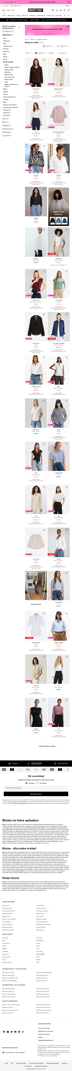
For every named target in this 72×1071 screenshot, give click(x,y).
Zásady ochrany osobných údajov (17, 801)
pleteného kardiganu (60, 888)
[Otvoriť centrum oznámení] (61, 10)
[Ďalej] (64, 15)
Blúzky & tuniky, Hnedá (8, 996)
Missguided (5, 954)
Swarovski (5, 938)
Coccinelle (39, 938)
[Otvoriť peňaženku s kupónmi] (53, 10)
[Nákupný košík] (69, 10)
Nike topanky (40, 916)
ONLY (37, 962)
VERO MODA (39, 940)
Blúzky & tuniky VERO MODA (44, 972)
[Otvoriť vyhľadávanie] (67, 16)
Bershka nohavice (7, 908)
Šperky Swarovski (7, 927)
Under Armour (6, 943)
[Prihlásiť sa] (57, 10)
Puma (37, 948)
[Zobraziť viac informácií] (36, 98)
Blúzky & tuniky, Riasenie (43, 1007)
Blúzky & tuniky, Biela (8, 991)
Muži (8, 10)
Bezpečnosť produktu (41, 1066)
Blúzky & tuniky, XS (7, 1007)
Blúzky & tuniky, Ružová (42, 994)
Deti (13, 10)
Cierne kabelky (6, 921)
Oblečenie (33, 39)
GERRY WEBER (40, 954)
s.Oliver (4, 946)
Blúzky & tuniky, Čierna (42, 988)
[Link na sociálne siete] (4, 1032)
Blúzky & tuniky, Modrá (8, 988)
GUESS (38, 959)
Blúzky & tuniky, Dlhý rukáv (43, 1004)
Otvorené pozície (21, 1063)
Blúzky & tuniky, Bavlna (42, 1013)
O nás (6, 1063)
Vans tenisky (5, 905)
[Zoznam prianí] (65, 10)
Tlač (12, 1063)
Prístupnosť (28, 1066)
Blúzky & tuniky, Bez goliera (10, 1010)
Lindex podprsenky (7, 924)
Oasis (3, 940)
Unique (38, 943)
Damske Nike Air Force (8, 911)
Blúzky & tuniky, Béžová (8, 994)
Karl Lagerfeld (6, 957)
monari (4, 959)
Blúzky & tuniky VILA (42, 975)
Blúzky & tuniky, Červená (43, 996)
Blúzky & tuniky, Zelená (42, 991)
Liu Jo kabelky (40, 905)
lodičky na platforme (44, 867)
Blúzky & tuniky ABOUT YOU (10, 978)
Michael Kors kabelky (8, 930)
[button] (48, 46)
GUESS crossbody (7, 913)
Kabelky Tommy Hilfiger (9, 919)
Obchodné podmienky (53, 1063)
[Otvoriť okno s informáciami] (69, 2)
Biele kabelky (40, 930)
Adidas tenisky (6, 916)
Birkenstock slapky (41, 919)
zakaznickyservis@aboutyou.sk (21, 803)
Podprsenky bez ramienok (43, 924)
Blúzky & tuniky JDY (41, 978)
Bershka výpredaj (41, 908)
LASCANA (5, 951)
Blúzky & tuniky (42, 39)
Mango (38, 946)
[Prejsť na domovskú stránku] (12, 1024)
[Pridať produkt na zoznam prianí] (44, 60)
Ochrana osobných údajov (36, 1063)
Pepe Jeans (39, 951)
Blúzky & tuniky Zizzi (42, 980)
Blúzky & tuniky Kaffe (8, 975)
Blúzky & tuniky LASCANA (9, 980)
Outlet (6, 5)
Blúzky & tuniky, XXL (7, 1013)
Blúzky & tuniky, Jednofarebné (10, 1004)
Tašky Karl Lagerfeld (42, 911)
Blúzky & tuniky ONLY (8, 972)
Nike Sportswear (7, 962)
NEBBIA (4, 948)
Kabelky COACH (40, 927)
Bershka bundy (40, 913)
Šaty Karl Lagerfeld (42, 921)
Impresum (64, 1063)
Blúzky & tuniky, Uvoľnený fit (44, 1010)
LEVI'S (38, 957)
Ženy (4, 10)
